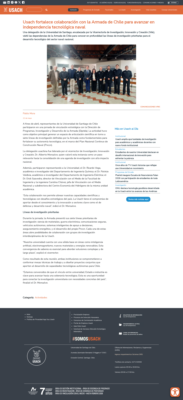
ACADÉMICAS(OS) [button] (105, 3)
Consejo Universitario (169, 10)
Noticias (30, 317)
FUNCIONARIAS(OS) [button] (134, 3)
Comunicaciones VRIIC (150, 107)
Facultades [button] (109, 10)
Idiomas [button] (173, 2)
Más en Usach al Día (126, 128)
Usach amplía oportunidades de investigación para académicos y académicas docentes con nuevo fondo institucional (135, 142)
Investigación (120, 185)
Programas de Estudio (124, 172)
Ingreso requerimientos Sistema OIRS (129, 354)
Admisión (73, 10)
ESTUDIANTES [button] (92, 3)
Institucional (120, 136)
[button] (176, 393)
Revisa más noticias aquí (138, 199)
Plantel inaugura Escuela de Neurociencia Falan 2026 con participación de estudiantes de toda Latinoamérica (136, 178)
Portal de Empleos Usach (83, 323)
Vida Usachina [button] (151, 10)
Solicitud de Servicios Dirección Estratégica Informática (89, 330)
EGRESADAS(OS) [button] (120, 3)
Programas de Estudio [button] (91, 10)
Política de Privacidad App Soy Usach (40, 319)
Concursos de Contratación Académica (88, 320)
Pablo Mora (29, 113)
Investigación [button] (136, 10)
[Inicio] (13, 10)
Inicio (28, 314)
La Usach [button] (122, 10)
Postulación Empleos (81, 314)
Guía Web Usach (80, 326)
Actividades (41, 297)
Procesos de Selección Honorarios (86, 317)
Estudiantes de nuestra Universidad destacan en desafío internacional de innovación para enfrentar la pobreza (137, 155)
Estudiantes (120, 149)
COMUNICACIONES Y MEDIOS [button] (153, 3)
